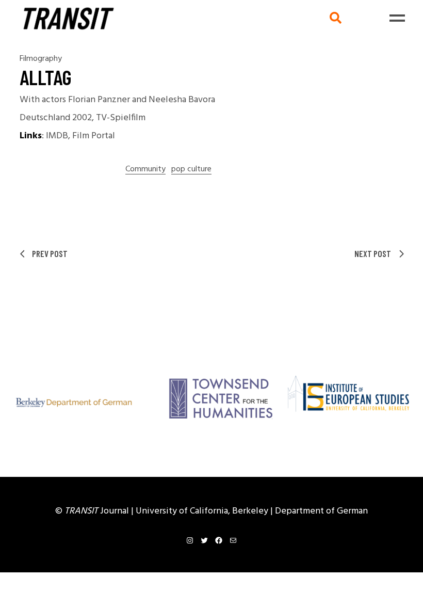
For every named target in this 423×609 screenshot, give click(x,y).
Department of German (321, 511)
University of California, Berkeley (203, 511)
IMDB (57, 136)
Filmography (41, 59)
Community (145, 169)
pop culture (191, 169)
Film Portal (93, 136)
